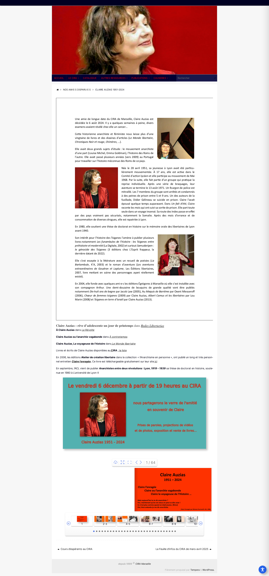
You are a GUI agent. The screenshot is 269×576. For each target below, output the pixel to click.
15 (133, 531)
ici (155, 361)
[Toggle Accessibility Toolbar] (262, 569)
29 (172, 531)
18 (141, 531)
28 (169, 531)
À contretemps (118, 336)
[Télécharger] (115, 462)
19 (144, 531)
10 (119, 531)
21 (150, 531)
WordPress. (208, 569)
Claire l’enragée (81, 361)
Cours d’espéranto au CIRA (76, 549)
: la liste (122, 350)
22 (152, 531)
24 (158, 531)
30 (175, 531)
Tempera (195, 569)
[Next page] (140, 462)
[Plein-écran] (122, 462)
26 (164, 531)
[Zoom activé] (129, 462)
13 (127, 531)
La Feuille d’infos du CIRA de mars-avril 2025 (182, 549)
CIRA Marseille (143, 563)
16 (136, 531)
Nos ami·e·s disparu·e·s (77, 89)
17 (138, 531)
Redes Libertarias (152, 325)
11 (122, 531)
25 (161, 531)
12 (124, 531)
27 (166, 531)
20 (147, 531)
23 (155, 531)
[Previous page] (136, 462)
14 (130, 531)
